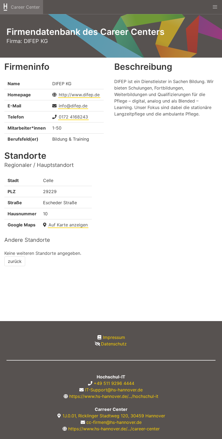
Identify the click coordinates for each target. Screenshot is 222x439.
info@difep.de (73, 105)
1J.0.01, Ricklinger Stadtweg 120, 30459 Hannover (114, 415)
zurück (15, 261)
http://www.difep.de (79, 94)
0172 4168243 (73, 117)
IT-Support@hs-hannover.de (114, 389)
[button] (215, 7)
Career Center (25, 7)
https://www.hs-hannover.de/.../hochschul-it (113, 396)
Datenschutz (114, 343)
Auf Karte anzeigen (68, 224)
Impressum (114, 337)
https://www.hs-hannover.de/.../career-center (114, 428)
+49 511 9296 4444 (114, 383)
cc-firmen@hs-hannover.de (114, 422)
